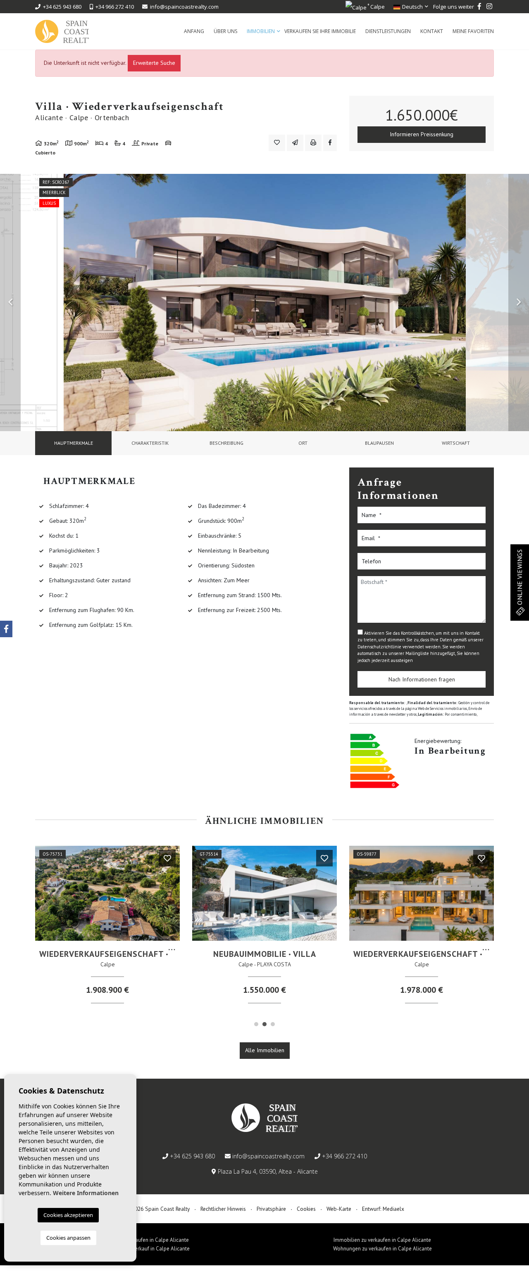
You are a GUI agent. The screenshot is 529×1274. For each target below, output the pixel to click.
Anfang (194, 31)
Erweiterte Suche (154, 62)
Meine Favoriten (473, 31)
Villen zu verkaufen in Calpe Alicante (147, 1239)
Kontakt (431, 31)
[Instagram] (489, 6)
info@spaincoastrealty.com (184, 6)
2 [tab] (264, 1024)
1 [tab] (256, 1024)
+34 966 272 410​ (113, 6)
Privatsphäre (271, 1208)
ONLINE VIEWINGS (519, 578)
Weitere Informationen (86, 1193)
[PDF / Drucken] (313, 143)
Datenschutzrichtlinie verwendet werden (399, 647)
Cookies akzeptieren (68, 1215)
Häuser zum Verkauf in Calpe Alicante (147, 1248)
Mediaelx (393, 1208)
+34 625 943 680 (61, 6)
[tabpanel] (107, 928)
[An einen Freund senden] (295, 143)
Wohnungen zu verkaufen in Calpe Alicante (382, 1248)
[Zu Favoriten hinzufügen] (277, 143)
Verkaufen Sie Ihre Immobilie (320, 31)
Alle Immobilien (264, 1050)
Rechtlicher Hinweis (223, 1208)
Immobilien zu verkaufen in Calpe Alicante (382, 1239)
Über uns (225, 31)
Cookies (306, 1208)
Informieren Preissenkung (421, 134)
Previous (10, 302)
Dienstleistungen (388, 31)
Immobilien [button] (261, 31)
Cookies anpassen (68, 1237)
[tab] (73, 443)
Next (518, 302)
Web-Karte (338, 1208)
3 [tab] (273, 1024)
